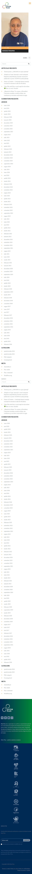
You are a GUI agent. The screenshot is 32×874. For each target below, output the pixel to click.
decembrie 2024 (8, 155)
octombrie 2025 (8, 128)
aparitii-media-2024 (9, 351)
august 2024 (7, 166)
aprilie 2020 (7, 283)
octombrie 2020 (8, 271)
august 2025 (7, 134)
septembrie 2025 (8, 131)
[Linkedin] (5, 717)
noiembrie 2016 (8, 321)
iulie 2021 (6, 254)
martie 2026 (7, 114)
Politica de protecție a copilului (23, 870)
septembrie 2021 (8, 248)
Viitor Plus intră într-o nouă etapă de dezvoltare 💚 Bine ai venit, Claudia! (16, 87)
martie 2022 (7, 230)
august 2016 (7, 329)
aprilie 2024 (7, 178)
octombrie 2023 (8, 190)
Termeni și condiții (6, 868)
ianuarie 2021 (7, 265)
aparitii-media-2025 (9, 354)
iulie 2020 (6, 277)
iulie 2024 (6, 169)
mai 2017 (6, 312)
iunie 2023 (7, 195)
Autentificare (7, 366)
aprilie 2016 (7, 341)
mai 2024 (6, 175)
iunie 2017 (7, 309)
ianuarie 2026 (7, 120)
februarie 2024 (8, 184)
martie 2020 (7, 286)
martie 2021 (7, 260)
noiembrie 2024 (8, 158)
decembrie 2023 (8, 187)
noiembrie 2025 (8, 125)
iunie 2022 (7, 222)
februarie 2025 (8, 149)
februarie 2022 (8, 233)
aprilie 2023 (7, 198)
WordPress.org (8, 375)
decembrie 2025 (8, 123)
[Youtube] (8, 717)
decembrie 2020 (8, 268)
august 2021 (7, 251)
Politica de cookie (14, 868)
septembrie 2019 (8, 292)
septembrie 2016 (8, 327)
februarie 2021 (8, 262)
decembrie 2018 (8, 300)
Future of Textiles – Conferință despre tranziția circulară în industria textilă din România (16, 82)
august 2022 (7, 216)
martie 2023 (7, 201)
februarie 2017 (8, 315)
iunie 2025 (7, 140)
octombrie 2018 (8, 303)
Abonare (26, 840)
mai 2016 (6, 338)
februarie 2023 (8, 204)
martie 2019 (7, 294)
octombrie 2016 (8, 324)
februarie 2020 (8, 289)
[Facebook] (2, 717)
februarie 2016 (8, 344)
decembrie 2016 (8, 318)
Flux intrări (7, 369)
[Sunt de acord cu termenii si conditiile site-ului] (1, 844)
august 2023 (7, 193)
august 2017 (7, 306)
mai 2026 (6, 108)
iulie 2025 (6, 137)
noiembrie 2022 (8, 207)
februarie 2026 (8, 117)
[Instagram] (12, 717)
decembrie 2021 (8, 239)
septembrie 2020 (8, 274)
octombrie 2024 (8, 160)
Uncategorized (8, 360)
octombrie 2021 (8, 245)
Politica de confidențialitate (24, 868)
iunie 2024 (7, 172)
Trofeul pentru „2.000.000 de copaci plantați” (16, 71)
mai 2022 (6, 225)
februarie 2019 (8, 297)
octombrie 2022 (8, 210)
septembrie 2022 (8, 213)
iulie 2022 (6, 219)
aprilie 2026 (7, 111)
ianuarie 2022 (7, 236)
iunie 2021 (7, 257)
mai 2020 (6, 280)
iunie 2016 (7, 335)
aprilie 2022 (7, 228)
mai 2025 (6, 143)
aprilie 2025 (7, 146)
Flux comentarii (8, 372)
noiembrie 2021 (8, 242)
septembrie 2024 (8, 163)
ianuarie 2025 (7, 152)
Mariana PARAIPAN (8, 51)
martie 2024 (7, 181)
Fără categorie (8, 357)
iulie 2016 (6, 332)
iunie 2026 (7, 105)
